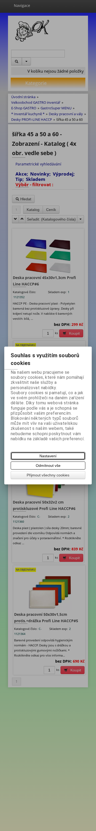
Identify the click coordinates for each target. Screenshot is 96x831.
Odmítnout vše (48, 465)
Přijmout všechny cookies (48, 475)
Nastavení (48, 456)
